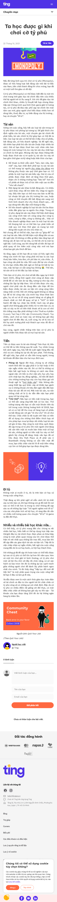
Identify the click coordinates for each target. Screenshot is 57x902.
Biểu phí (6, 832)
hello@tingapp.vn (13, 796)
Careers (6, 826)
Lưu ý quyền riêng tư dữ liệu (15, 845)
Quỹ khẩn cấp (29, 382)
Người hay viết (19, 644)
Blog (5, 813)
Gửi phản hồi (33, 705)
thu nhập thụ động (40, 168)
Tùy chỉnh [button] (27, 887)
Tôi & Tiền (47, 43)
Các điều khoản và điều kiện (15, 839)
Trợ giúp (6, 819)
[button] (47, 43)
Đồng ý (12, 887)
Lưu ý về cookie (14, 882)
